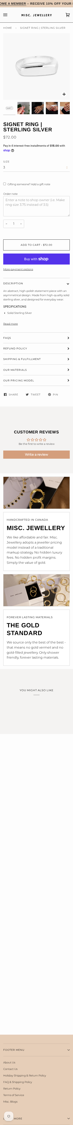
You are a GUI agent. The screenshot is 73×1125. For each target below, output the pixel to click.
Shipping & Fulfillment (22, 359)
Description (13, 283)
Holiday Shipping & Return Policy (24, 1075)
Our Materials (15, 369)
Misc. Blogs (10, 1101)
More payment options (18, 269)
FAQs (7, 337)
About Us (9, 1062)
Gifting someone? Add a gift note (29, 184)
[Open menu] (9, 14)
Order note (10, 193)
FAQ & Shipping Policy (17, 1082)
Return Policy (11, 1088)
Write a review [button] (36, 454)
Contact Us (10, 1069)
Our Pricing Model (18, 380)
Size (6, 161)
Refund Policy (15, 348)
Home (7, 27)
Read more (10, 323)
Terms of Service (13, 1095)
